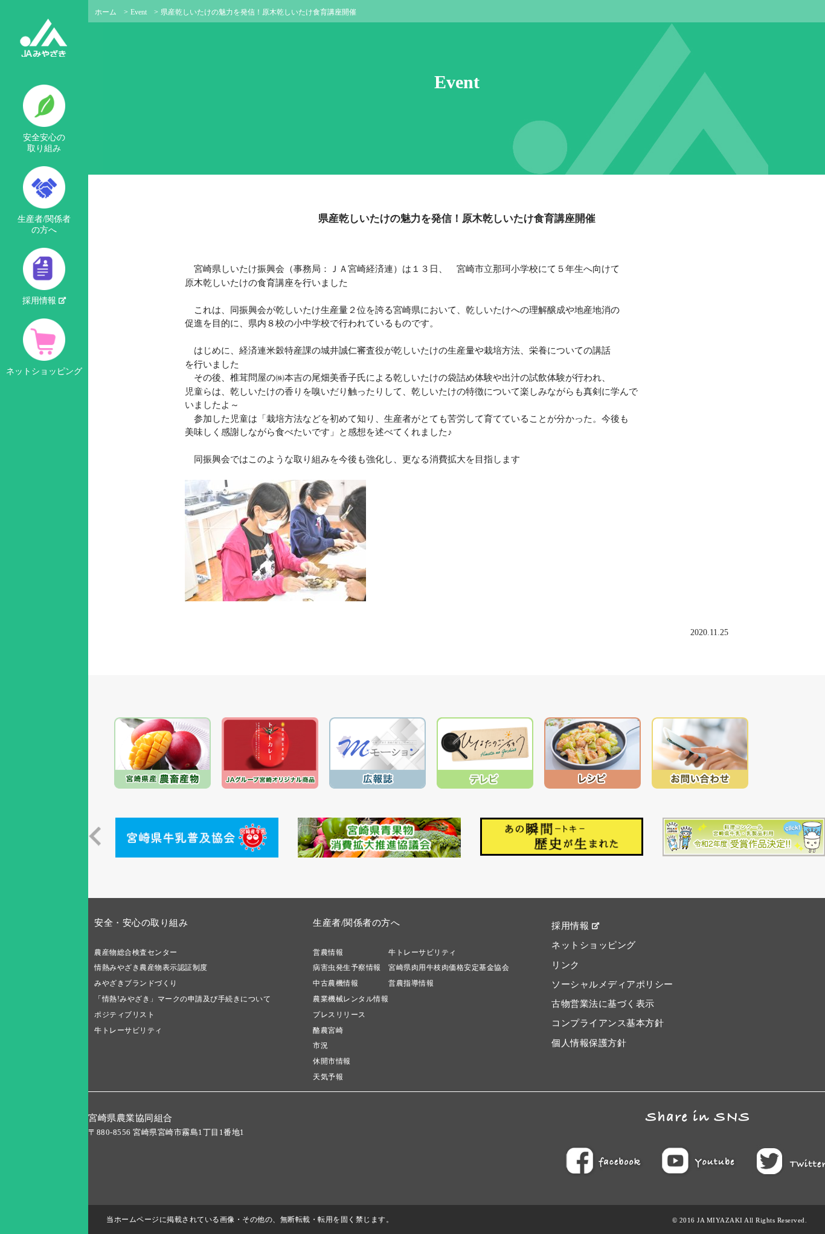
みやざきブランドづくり (136, 983)
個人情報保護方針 (588, 1043)
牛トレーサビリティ (128, 1030)
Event (138, 12)
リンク (565, 965)
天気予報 (328, 1077)
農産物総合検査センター (136, 952)
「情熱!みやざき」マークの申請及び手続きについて (182, 999)
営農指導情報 (411, 983)
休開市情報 (332, 1061)
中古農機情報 (335, 983)
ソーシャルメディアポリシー (612, 984)
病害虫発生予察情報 (347, 967)
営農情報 (328, 952)
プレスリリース (339, 1014)
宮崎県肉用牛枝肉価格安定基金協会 (448, 967)
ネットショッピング (44, 371)
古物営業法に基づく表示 (603, 1004)
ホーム (106, 12)
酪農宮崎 (328, 1030)
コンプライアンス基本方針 (607, 1023)
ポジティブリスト (124, 1014)
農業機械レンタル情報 (350, 999)
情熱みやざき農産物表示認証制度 (151, 967)
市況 (320, 1045)
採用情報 (40, 300)
